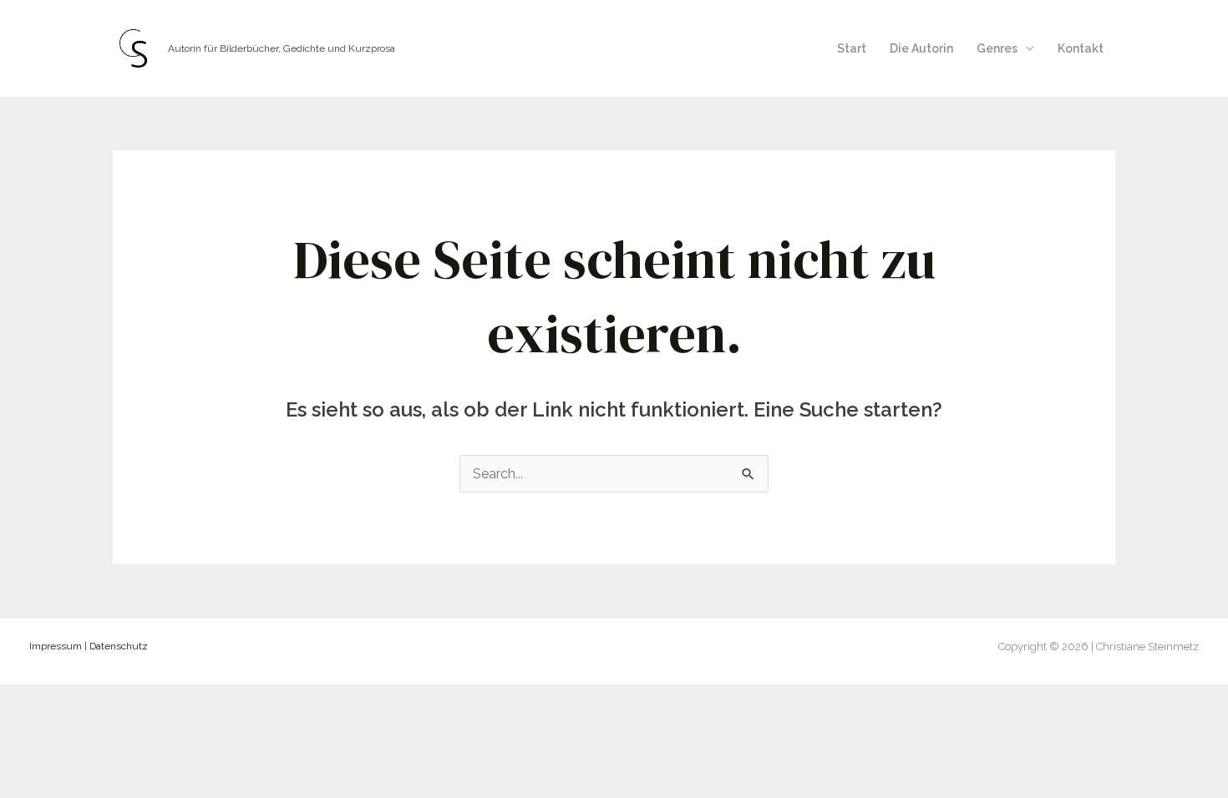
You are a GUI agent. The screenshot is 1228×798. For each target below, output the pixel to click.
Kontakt (1081, 48)
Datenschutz (118, 646)
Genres (997, 48)
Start (851, 48)
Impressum (55, 646)
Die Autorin (921, 48)
